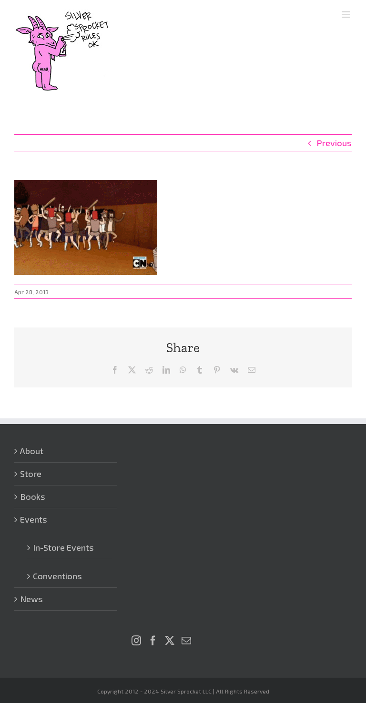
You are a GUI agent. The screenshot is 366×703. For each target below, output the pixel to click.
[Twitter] (169, 640)
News (31, 599)
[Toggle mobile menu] (347, 15)
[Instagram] (136, 640)
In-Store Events (63, 547)
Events (33, 519)
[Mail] (186, 640)
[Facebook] (153, 640)
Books (32, 496)
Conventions (57, 576)
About (31, 451)
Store (30, 473)
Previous (334, 143)
